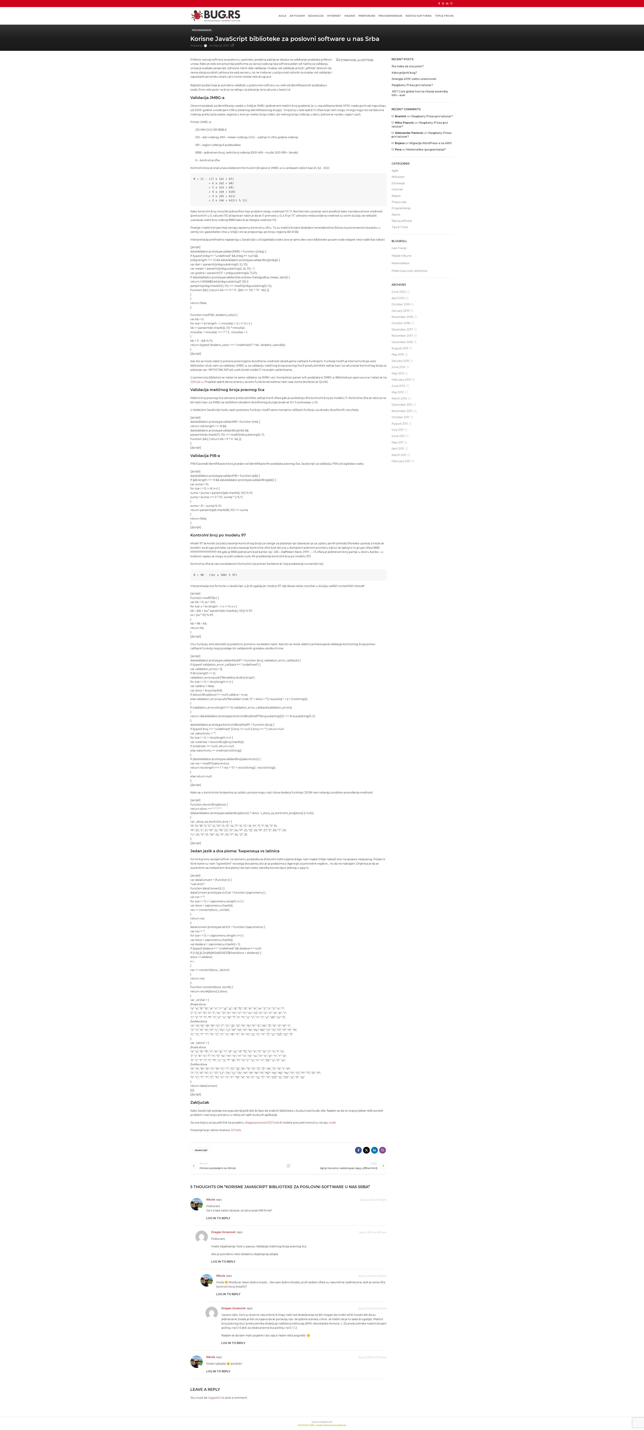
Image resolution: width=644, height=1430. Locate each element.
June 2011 (398, 436)
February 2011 (401, 461)
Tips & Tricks (400, 227)
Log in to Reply (218, 1218)
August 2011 (400, 423)
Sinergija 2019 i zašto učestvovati (414, 79)
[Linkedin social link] (447, 3)
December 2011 (402, 404)
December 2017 (402, 329)
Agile (395, 170)
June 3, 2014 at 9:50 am (373, 1232)
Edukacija (398, 183)
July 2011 (398, 429)
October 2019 (401, 304)
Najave (396, 195)
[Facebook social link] (439, 3)
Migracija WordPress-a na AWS (430, 143)
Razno (396, 214)
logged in (214, 1397)
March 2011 (399, 455)
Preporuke (399, 202)
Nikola (210, 1199)
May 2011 (397, 442)
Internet (397, 189)
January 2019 (400, 310)
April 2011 (398, 448)
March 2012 (399, 398)
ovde (332, 1122)
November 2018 (402, 317)
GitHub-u (196, 381)
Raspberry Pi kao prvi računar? (412, 85)
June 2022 (399, 291)
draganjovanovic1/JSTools (262, 1122)
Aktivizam (398, 176)
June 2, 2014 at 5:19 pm (373, 1199)
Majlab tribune (401, 255)
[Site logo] (215, 15)
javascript (201, 1150)
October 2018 (401, 323)
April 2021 (398, 298)
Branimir (401, 116)
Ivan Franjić (399, 248)
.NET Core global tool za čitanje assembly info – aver (420, 93)
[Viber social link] (451, 3)
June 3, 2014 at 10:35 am (372, 1276)
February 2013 (401, 379)
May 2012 (398, 392)
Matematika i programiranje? (426, 149)
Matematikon (401, 263)
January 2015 (400, 360)
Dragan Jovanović (223, 1232)
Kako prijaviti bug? (404, 72)
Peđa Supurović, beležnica (409, 270)
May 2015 (398, 354)
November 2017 (402, 335)
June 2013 (398, 367)
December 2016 (402, 342)
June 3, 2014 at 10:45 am (372, 1357)
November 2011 (402, 411)
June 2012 (398, 385)
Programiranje (201, 30)
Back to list (288, 1165)
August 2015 (400, 348)
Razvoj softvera (402, 220)
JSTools (236, 1130)
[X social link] (443, 3)
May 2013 (398, 373)
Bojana (400, 143)
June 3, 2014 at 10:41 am (372, 1308)
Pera (398, 149)
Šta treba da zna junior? (408, 66)
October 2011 (400, 417)
